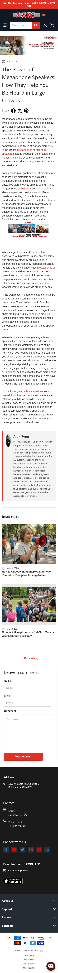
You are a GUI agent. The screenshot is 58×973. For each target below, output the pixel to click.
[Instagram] (31, 850)
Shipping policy (29, 968)
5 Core (24, 951)
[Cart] (52, 25)
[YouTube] (14, 850)
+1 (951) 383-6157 (18, 826)
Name (7, 680)
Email (7, 695)
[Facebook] (6, 850)
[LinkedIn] (47, 850)
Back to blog (31, 658)
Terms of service (29, 964)
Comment (10, 711)
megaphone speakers (30, 391)
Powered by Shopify (35, 951)
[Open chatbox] (50, 966)
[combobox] (25, 25)
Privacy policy (29, 960)
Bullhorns (25, 188)
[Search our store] (36, 25)
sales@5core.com (17, 815)
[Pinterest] (39, 850)
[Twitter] (22, 850)
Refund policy (29, 956)
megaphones (24, 150)
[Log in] (45, 25)
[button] (5, 25)
